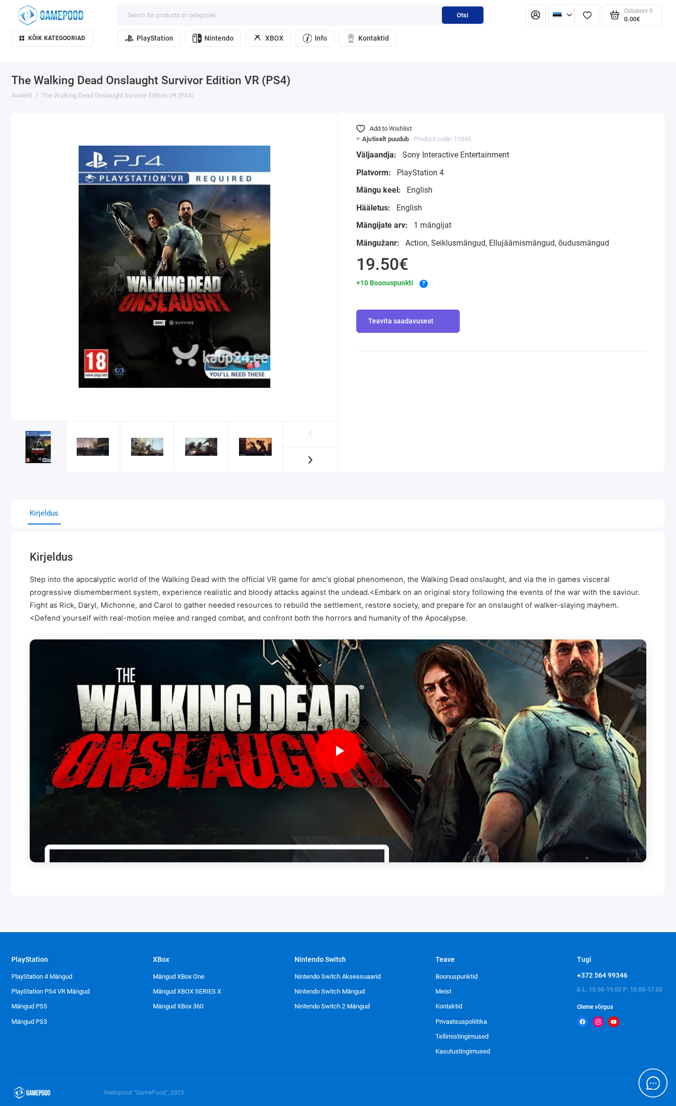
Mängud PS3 (29, 1021)
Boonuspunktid (456, 976)
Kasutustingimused (462, 1051)
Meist (443, 991)
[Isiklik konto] (536, 15)
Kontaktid (373, 38)
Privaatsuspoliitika (461, 1021)
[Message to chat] (653, 1083)
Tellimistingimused (461, 1036)
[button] (310, 460)
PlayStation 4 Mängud (41, 976)
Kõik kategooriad (57, 38)
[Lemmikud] (587, 15)
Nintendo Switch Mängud (329, 991)
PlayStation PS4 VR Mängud (50, 991)
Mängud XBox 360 (178, 1006)
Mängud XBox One (178, 976)
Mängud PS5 (29, 1006)
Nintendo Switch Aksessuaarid (337, 976)
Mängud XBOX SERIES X (187, 991)
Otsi (462, 15)
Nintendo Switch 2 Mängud (332, 1006)
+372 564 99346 (602, 975)
